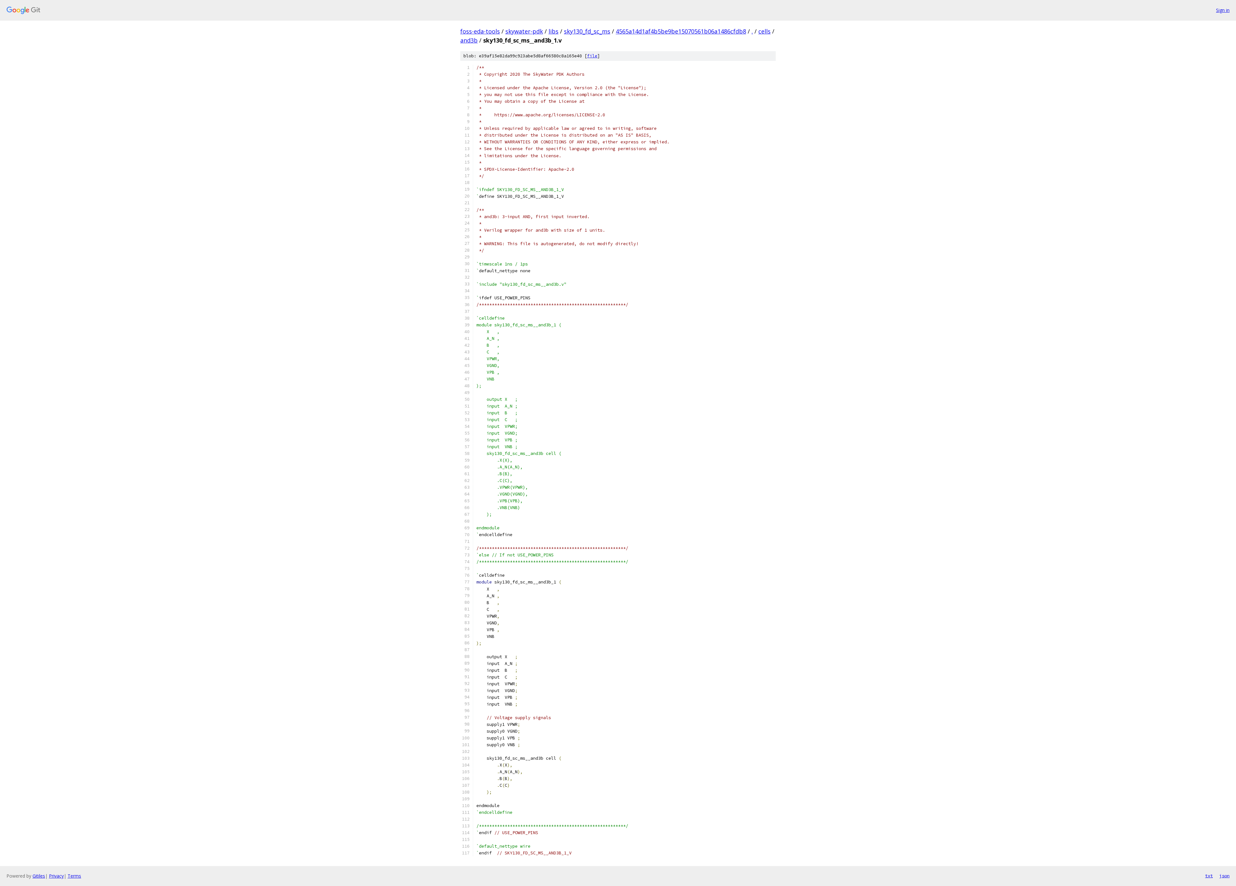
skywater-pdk (524, 31)
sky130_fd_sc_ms (587, 31)
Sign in (1223, 10)
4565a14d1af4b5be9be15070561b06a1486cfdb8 (681, 31)
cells (764, 31)
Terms (74, 876)
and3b (469, 40)
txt (1209, 876)
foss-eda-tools (480, 31)
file (592, 56)
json (1224, 876)
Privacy (56, 876)
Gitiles (39, 876)
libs (553, 31)
